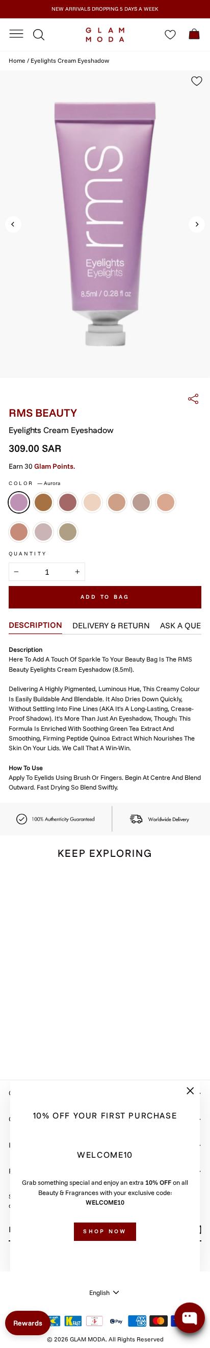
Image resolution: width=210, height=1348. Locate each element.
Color (34, 483)
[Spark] (117, 502)
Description (35, 625)
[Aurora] (19, 502)
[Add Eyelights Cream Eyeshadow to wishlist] (69, 887)
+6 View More (31, 1044)
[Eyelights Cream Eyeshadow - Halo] (38, 1033)
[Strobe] (141, 502)
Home (17, 60)
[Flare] (43, 502)
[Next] (197, 224)
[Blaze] (43, 532)
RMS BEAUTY (43, 412)
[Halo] (68, 502)
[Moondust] (92, 502)
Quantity (28, 553)
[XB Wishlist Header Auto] (170, 34)
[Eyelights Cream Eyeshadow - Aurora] (14, 1033)
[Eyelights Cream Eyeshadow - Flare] (26, 1033)
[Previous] (13, 224)
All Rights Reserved (136, 1339)
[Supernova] (19, 532)
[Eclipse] (68, 532)
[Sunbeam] (165, 502)
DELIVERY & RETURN (111, 625)
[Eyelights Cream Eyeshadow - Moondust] (50, 1033)
